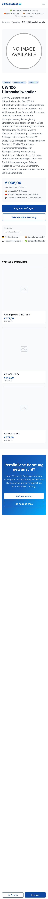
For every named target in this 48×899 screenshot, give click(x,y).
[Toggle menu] (43, 3)
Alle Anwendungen (12, 232)
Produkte (16, 22)
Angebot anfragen (24, 208)
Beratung (35, 895)
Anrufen (14, 895)
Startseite (6, 22)
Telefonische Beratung (24, 217)
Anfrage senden (24, 496)
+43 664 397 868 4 (24, 504)
